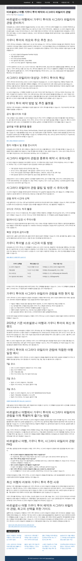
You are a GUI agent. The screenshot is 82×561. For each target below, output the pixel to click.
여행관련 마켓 (65, 2)
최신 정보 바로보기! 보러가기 (16, 141)
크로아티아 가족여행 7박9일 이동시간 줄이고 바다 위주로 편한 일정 (31, 537)
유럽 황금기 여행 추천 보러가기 (16, 257)
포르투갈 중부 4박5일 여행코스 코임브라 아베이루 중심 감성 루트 (67, 546)
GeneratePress (49, 558)
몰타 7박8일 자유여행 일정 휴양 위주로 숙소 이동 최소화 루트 (49, 537)
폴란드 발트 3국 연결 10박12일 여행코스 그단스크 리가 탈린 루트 (32, 546)
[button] (73, 2)
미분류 (12, 7)
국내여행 (47, 2)
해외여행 (55, 2)
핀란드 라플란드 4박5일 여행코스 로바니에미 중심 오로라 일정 (14, 537)
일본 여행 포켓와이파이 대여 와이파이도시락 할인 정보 (22, 526)
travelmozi (27, 2)
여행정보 (38, 2)
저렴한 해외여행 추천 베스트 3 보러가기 (19, 401)
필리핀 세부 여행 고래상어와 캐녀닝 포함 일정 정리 (21, 525)
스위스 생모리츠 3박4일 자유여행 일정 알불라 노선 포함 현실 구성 (14, 546)
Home (9, 7)
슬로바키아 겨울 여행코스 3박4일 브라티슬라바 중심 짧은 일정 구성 (67, 537)
